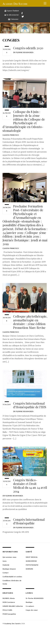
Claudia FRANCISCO (11, 135)
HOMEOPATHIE (31, 561)
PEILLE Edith (7, 610)
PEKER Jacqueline (9, 614)
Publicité (6, 565)
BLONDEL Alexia (9, 598)
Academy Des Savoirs (12, 624)
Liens (5, 561)
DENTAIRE (29, 569)
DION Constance (9, 602)
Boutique (29, 602)
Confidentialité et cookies (12, 577)
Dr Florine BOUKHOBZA (23, 52)
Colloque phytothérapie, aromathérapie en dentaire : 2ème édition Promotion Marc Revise (30, 322)
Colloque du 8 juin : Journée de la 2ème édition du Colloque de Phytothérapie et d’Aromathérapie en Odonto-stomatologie (24, 121)
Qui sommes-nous (9, 557)
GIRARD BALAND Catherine (13, 606)
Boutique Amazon (9, 569)
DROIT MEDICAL (32, 557)
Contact (5, 573)
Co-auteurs (30, 606)
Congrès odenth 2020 (28, 48)
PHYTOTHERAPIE (32, 565)
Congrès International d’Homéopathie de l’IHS (29, 405)
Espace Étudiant (12, 11)
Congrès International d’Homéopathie (29, 521)
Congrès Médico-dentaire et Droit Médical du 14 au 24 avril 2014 (30, 485)
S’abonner (14, 19)
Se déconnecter (12, 15)
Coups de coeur (32, 610)
